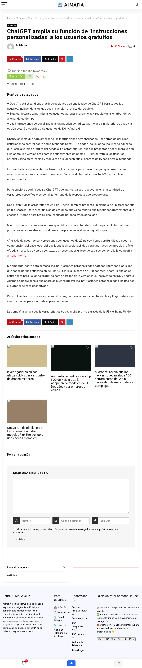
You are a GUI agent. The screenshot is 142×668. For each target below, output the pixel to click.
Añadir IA (71, 663)
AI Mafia (21, 45)
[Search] (136, 4)
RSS (74, 623)
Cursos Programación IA (79, 610)
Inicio (10, 18)
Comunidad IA (79, 618)
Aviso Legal (78, 650)
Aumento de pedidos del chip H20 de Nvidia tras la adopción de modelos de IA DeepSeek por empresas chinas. (71, 383)
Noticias (20, 18)
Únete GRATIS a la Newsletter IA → (116, 639)
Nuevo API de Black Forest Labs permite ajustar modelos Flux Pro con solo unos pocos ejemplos (25, 433)
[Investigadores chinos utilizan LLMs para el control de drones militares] (27, 347)
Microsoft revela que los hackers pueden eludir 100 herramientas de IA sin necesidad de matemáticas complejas (114, 378)
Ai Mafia (61, 607)
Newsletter (63, 612)
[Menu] (4, 4)
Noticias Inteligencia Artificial (60, 633)
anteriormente (16, 255)
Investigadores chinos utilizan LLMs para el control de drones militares (26, 375)
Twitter (61, 625)
